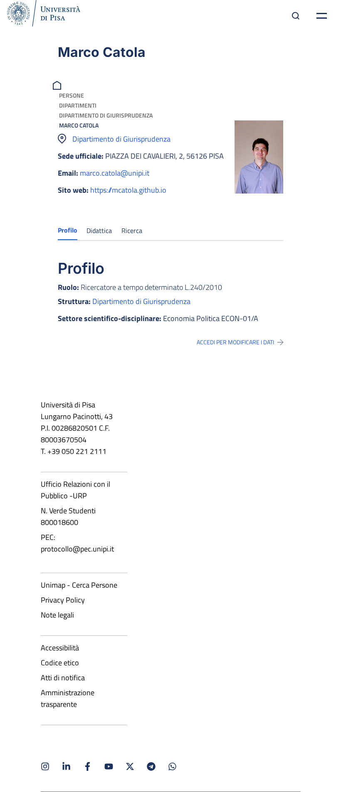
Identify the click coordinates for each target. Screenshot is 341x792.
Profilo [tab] (67, 230)
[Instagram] (45, 766)
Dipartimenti (77, 105)
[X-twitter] (130, 766)
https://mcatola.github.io (128, 190)
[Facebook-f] (87, 766)
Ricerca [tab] (131, 230)
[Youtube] (108, 766)
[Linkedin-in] (66, 766)
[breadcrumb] (58, 84)
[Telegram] (151, 766)
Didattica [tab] (99, 230)
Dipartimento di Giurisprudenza (106, 115)
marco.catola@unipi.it (114, 173)
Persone (71, 95)
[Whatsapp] (172, 766)
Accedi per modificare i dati (235, 342)
